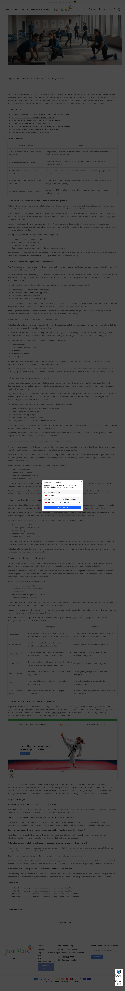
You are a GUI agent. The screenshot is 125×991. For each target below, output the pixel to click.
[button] (62, 495)
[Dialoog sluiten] (81, 482)
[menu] (122, 970)
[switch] (119, 984)
